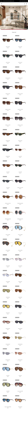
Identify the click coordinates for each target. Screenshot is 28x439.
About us (2, 426)
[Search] (24, 3)
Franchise (14, 426)
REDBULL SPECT (3, 420)
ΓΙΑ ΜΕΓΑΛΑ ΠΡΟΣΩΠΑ (16, 416)
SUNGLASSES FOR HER (4, 417)
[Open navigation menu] (1, 3)
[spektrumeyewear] (14, 4)
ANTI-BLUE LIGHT (15, 417)
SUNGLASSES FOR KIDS (4, 421)
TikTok (3, 433)
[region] (14, 1)
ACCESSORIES (15, 421)
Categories (2, 416)
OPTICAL (14, 420)
